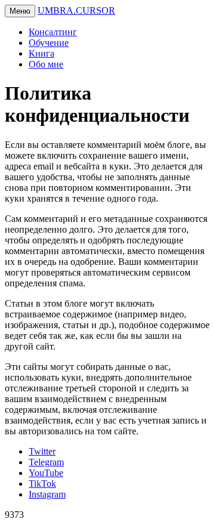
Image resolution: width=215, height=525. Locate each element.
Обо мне (46, 64)
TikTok (42, 483)
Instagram (47, 494)
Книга (41, 53)
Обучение (49, 43)
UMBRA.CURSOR (76, 10)
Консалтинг (53, 32)
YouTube (46, 473)
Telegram (46, 462)
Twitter (42, 451)
